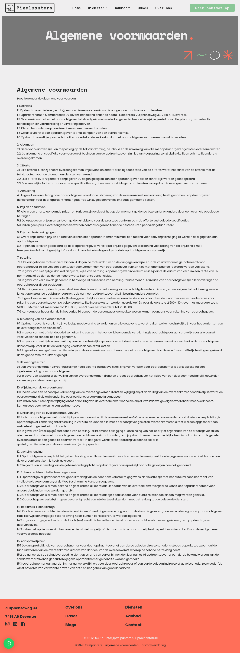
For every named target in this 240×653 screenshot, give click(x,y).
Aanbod (121, 7)
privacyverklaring (153, 645)
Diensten (96, 7)
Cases (143, 7)
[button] (9, 643)
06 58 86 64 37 (93, 638)
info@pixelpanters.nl (120, 638)
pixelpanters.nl (147, 638)
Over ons (163, 7)
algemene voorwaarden (121, 645)
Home (76, 7)
